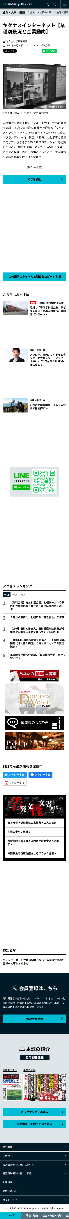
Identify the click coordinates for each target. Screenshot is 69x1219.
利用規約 (7, 1182)
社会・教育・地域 (51, 1215)
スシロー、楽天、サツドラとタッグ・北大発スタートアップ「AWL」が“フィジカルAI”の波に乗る (48, 359)
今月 (23, 594)
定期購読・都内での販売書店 (34, 1124)
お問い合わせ (10, 1191)
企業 (32, 12)
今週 (15, 594)
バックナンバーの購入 (34, 1112)
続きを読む (34, 179)
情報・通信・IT (37, 349)
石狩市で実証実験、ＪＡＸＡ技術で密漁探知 (48, 406)
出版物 (6, 1155)
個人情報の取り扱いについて (18, 1164)
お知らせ (9, 950)
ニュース (10, 1215)
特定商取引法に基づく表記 (17, 1173)
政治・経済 (32, 1215)
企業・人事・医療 (14, 12)
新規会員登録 (34, 1019)
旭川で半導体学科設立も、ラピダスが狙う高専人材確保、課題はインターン (48, 311)
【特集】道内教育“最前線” (47, 302)
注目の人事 (46, 12)
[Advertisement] (34, 227)
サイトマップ (10, 1200)
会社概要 (7, 1147)
